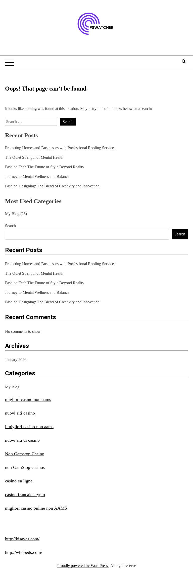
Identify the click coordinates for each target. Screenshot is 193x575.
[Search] (184, 61)
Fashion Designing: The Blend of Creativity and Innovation (52, 186)
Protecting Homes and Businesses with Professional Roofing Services (60, 148)
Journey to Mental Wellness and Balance (37, 176)
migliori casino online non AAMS (36, 508)
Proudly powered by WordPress (83, 565)
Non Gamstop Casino (24, 453)
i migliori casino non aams (29, 426)
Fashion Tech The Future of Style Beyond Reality (44, 167)
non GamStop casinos (25, 467)
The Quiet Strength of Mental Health (34, 157)
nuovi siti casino (20, 413)
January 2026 (15, 359)
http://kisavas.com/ (22, 538)
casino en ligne (18, 480)
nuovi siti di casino (22, 440)
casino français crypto (25, 494)
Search (10, 226)
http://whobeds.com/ (23, 552)
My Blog (12, 214)
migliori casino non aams (28, 399)
